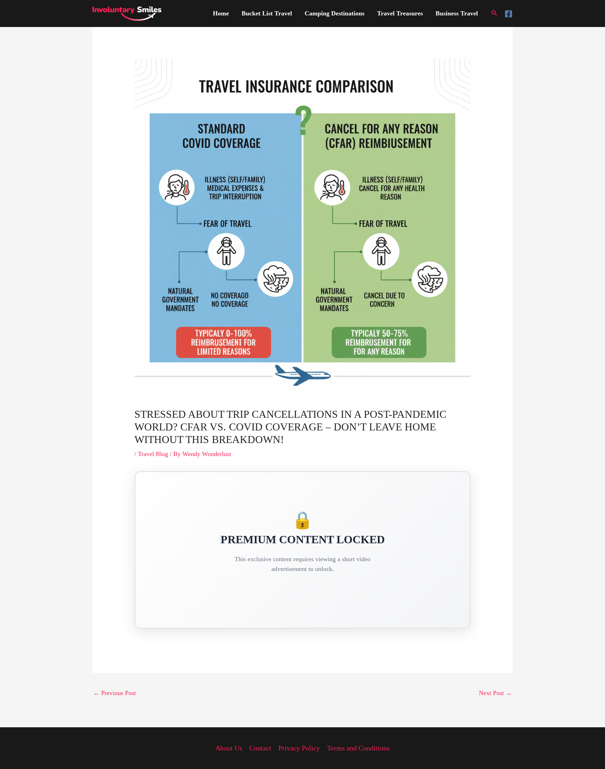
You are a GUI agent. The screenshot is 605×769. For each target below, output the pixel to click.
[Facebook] (509, 14)
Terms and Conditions (358, 748)
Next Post (495, 692)
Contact (260, 748)
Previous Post (114, 692)
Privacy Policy (299, 748)
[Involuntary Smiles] (126, 12)
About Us (228, 748)
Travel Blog (153, 453)
